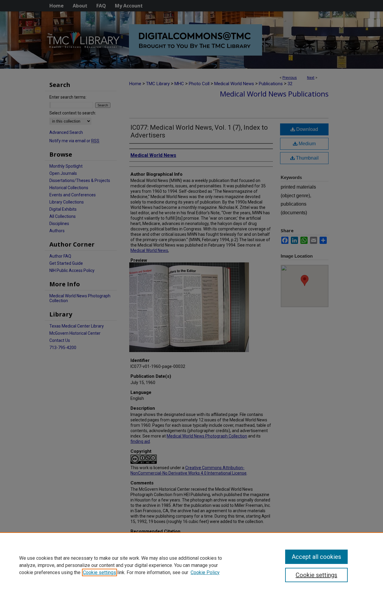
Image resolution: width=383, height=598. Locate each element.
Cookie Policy (205, 572)
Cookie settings (99, 572)
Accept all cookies (316, 556)
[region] (191, 565)
